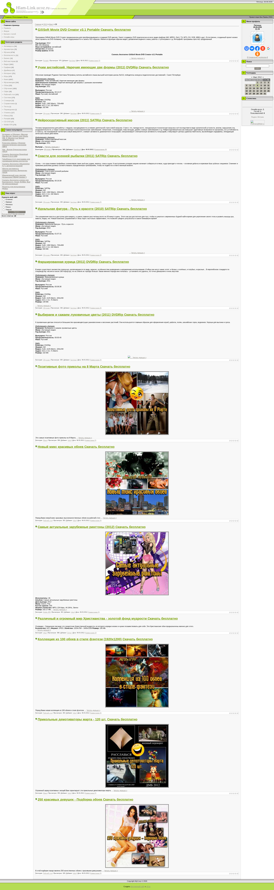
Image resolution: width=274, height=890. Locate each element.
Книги (6, 79)
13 (250, 88)
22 (257, 91)
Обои (6, 85)
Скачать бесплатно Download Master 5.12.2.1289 (15, 155)
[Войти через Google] (268, 48)
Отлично (9, 199)
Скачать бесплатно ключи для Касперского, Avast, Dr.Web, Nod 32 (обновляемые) (16, 182)
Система (7, 97)
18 (268, 88)
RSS (270, 17)
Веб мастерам (10, 61)
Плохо (8, 207)
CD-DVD (7, 122)
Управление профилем (257, 57)
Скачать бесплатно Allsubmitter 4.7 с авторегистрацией (16, 165)
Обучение (8, 88)
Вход (26, 17)
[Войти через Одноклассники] (257, 54)
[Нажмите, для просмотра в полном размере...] (137, 434)
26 (247, 94)
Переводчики (9, 109)
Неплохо (9, 204)
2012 (45, 24)
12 (247, 88)
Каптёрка (72, 60)
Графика (7, 67)
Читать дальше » (138, 58)
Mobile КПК (8, 125)
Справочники (9, 103)
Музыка (7, 52)
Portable (7, 119)
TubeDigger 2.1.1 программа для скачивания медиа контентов (16, 160)
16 (261, 88)
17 (265, 88)
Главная (8, 17)
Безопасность (9, 55)
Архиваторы (9, 49)
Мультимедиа (9, 82)
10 (265, 85)
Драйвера (8, 70)
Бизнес (7, 58)
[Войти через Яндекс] (262, 48)
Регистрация (17, 17)
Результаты (6, 214)
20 (250, 91)
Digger (69, 633)
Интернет (8, 73)
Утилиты (7, 113)
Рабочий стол (9, 94)
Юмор (6, 116)
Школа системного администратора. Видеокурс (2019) (14, 170)
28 (254, 94)
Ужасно (9, 210)
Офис (6, 91)
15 (257, 88)
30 (261, 94)
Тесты (6, 106)
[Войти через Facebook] (257, 48)
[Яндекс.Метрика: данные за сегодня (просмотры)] (257, 117)
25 (268, 91)
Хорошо (9, 202)
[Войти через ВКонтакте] (252, 48)
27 (250, 94)
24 (265, 91)
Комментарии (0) (94, 60)
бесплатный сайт (137, 886)
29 (257, 94)
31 (265, 94)
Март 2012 (257, 77)
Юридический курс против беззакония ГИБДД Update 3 (14, 176)
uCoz (148, 886)
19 (247, 91)
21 (254, 91)
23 (261, 91)
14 (254, 88)
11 (268, 85)
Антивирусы (9, 46)
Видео (6, 64)
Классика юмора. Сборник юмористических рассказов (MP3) (14, 145)
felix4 (69, 440)
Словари (7, 100)
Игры (6, 76)
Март (51, 24)
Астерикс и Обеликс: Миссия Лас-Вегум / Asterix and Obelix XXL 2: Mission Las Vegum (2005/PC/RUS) (15, 137)
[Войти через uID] (246, 48)
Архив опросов (19, 214)
